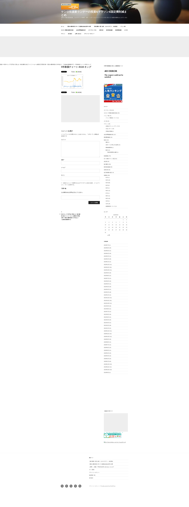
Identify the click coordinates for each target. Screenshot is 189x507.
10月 (107, 201)
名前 (62, 159)
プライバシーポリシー (89, 33)
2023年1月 (106, 261)
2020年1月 (106, 361)
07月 (107, 193)
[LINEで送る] (78, 71)
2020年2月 (106, 358)
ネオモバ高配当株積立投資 (67, 30)
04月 (107, 185)
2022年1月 (106, 295)
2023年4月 (106, 253)
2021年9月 (106, 306)
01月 (107, 177)
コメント (63, 139)
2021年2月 (106, 325)
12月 (107, 203)
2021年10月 (106, 303)
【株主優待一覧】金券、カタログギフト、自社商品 (105, 26)
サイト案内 (91, 469)
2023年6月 (106, 247)
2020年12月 (106, 331)
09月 (107, 198)
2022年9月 (106, 272)
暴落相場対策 (109, 147)
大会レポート (109, 128)
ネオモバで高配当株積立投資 (110, 113)
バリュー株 (122, 26)
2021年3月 (106, 322)
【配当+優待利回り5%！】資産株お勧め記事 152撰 (79, 26)
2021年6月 (106, 314)
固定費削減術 (118, 30)
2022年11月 (106, 267)
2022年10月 (106, 270)
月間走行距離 (109, 131)
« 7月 (108, 235)
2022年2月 (106, 292)
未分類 (105, 161)
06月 (107, 190)
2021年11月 (106, 300)
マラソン (63, 33)
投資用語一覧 (92, 475)
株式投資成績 (109, 30)
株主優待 (106, 164)
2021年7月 (106, 311)
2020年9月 (106, 339)
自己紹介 (70, 33)
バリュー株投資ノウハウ (111, 117)
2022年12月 (106, 264)
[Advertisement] (94, 46)
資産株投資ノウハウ (110, 206)
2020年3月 (106, 355)
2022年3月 (106, 289)
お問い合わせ (78, 33)
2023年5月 (106, 250)
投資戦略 (106, 156)
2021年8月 (106, 308)
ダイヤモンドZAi (92, 30)
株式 (107, 150)
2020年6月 (106, 347)
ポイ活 (126, 30)
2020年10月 (106, 336)
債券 (107, 142)
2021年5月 (106, 317)
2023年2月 (106, 259)
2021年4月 (106, 319)
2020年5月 (106, 350)
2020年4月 (106, 353)
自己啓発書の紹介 (108, 172)
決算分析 (101, 30)
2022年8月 (106, 275)
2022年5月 (106, 283)
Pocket (73, 71)
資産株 (105, 175)
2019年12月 (106, 364)
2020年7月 (106, 344)
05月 (107, 188)
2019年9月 (106, 372)
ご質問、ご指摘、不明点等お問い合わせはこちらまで (101, 466)
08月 (107, 195)
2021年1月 (106, 328)
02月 (107, 180)
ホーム (62, 26)
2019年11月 (106, 367)
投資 (105, 140)
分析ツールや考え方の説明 (112, 144)
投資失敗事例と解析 (112, 152)
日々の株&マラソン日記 (109, 158)
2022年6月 (106, 281)
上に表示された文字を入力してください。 (72, 192)
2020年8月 (106, 342)
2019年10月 (106, 369)
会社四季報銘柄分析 (81, 30)
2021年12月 (106, 297)
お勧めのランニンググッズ (112, 126)
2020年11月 (106, 333)
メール (63, 167)
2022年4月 (106, 286)
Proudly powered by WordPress (108, 486)
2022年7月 (106, 278)
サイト (63, 175)
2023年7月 (106, 245)
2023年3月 (106, 256)
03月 (107, 182)
